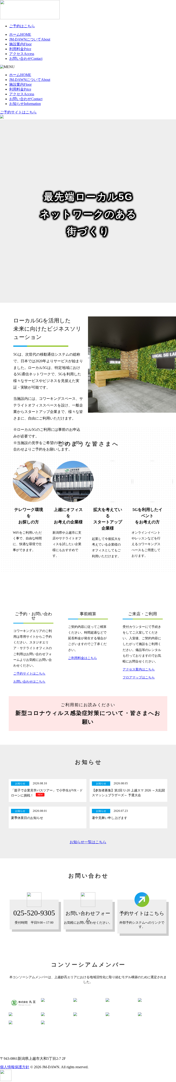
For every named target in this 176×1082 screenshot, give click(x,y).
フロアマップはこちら (139, 677)
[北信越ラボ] (152, 1000)
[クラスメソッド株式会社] (120, 1014)
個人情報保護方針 (14, 1067)
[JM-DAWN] (30, 18)
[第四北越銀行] (152, 1014)
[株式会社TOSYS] (23, 1014)
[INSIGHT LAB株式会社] (55, 1022)
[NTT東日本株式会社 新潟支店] (87, 1000)
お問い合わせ (25, 58)
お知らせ (25, 104)
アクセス (21, 54)
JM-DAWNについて (29, 39)
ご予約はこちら (22, 26)
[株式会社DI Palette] (23, 1022)
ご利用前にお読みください (88, 714)
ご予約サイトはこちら (18, 112)
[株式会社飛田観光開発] (120, 1000)
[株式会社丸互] (23, 1003)
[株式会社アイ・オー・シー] (87, 1014)
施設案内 (20, 44)
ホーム (20, 34)
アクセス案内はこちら (139, 669)
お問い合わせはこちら (29, 681)
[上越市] (55, 1000)
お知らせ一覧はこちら (88, 842)
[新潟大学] (55, 1014)
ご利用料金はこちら (82, 658)
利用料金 (20, 49)
